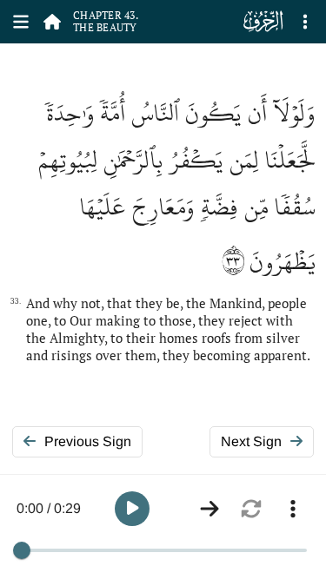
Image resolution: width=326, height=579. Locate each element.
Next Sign (251, 441)
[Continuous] (209, 509)
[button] (132, 508)
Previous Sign (87, 441)
